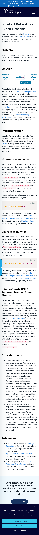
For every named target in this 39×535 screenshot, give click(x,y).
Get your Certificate (18, 6)
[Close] (34, 506)
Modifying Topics (28, 221)
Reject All (19, 526)
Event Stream (23, 36)
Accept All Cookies (19, 521)
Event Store (7, 107)
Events (26, 34)
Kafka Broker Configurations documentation (18, 217)
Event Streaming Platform (26, 91)
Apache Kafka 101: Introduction (19, 454)
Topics (4, 143)
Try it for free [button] (19, 502)
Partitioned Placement (15, 318)
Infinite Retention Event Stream (19, 462)
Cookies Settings (19, 531)
